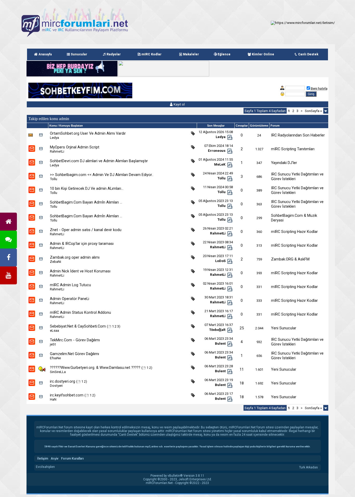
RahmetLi (57, 151)
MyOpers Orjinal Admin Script (74, 147)
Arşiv (54, 458)
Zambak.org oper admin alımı (75, 257)
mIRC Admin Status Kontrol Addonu (80, 312)
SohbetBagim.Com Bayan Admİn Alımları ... (86, 202)
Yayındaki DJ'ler (284, 162)
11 (242, 369)
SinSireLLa (58, 372)
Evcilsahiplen (45, 467)
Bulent (220, 343)
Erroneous (217, 151)
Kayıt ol (179, 104)
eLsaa (54, 330)
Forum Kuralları (72, 458)
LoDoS (220, 261)
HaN (53, 399)
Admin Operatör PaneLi (69, 298)
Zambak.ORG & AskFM (290, 259)
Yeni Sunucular (283, 328)
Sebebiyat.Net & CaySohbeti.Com (78, 326)
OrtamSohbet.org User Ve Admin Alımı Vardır (88, 133)
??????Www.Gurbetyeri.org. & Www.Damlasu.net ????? (95, 367)
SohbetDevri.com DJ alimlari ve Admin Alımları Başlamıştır (99, 161)
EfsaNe (55, 358)
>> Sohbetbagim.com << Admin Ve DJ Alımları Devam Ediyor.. (101, 174)
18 (242, 383)
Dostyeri (56, 386)
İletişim (42, 458)
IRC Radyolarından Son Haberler (298, 135)
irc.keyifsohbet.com (66, 395)
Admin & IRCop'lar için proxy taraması (82, 243)
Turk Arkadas (308, 467)
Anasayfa (45, 54)
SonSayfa (313, 111)
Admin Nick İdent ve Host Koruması (80, 271)
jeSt (53, 344)
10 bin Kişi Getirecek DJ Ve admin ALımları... (86, 188)
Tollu (53, 179)
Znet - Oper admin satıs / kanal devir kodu (85, 229)
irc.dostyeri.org (62, 381)
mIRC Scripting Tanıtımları (292, 149)
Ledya (54, 138)
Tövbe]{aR (217, 330)
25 (242, 328)
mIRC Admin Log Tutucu (70, 285)
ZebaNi (55, 262)
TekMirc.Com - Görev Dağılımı (75, 340)
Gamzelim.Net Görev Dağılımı (74, 353)
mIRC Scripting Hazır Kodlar (294, 231)
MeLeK (220, 164)
